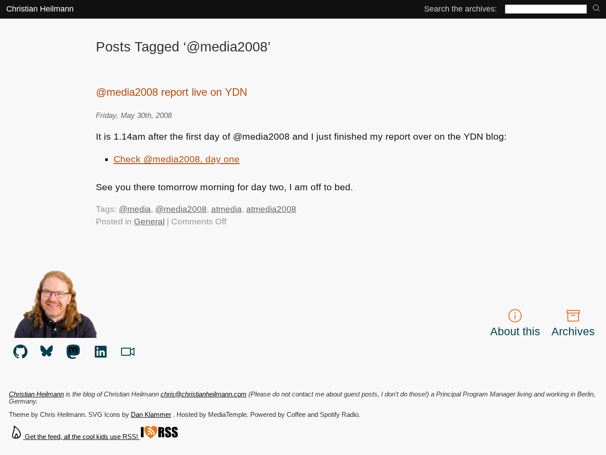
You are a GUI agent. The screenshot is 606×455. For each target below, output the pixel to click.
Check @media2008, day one (177, 159)
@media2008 (181, 209)
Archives (573, 331)
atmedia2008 (271, 209)
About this (515, 331)
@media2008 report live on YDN (171, 92)
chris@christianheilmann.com (204, 394)
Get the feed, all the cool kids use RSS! (81, 436)
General (149, 221)
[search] (596, 8)
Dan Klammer (151, 414)
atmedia (226, 209)
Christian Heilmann (40, 8)
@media (135, 209)
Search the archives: (460, 8)
